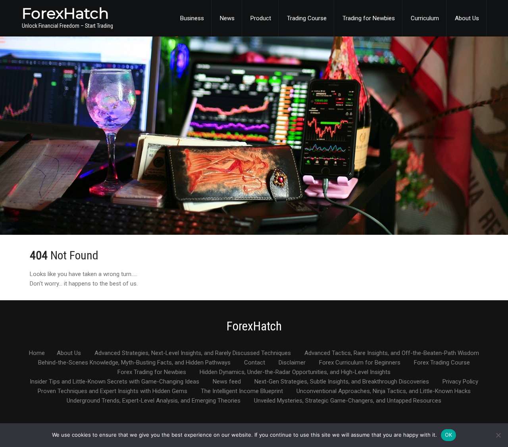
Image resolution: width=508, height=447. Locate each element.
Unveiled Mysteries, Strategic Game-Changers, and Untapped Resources (347, 401)
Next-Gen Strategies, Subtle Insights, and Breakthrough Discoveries (341, 382)
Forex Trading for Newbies (151, 372)
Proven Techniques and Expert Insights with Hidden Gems (112, 391)
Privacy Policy (460, 382)
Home (37, 353)
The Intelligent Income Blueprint (242, 391)
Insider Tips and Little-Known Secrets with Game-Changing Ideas (114, 382)
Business (192, 18)
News (227, 18)
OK (448, 435)
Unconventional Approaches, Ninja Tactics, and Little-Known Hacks (383, 391)
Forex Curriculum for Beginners (359, 363)
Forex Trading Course (442, 363)
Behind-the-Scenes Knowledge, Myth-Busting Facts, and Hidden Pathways (134, 363)
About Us (467, 18)
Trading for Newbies (369, 18)
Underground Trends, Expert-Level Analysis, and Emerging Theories (154, 401)
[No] (498, 435)
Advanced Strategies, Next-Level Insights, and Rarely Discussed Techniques (192, 353)
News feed (227, 382)
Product (260, 18)
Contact (254, 363)
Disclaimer (292, 363)
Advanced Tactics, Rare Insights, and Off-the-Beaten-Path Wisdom (391, 353)
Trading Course (307, 18)
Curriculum (425, 18)
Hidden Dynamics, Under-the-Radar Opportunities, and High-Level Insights (295, 372)
